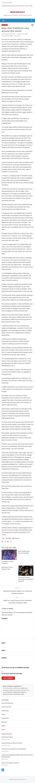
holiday (9, 538)
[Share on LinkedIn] (8, 541)
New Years (16, 538)
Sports (3, 729)
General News (5, 710)
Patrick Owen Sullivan (7, 737)
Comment (5, 618)
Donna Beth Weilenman (9, 34)
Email (4, 650)
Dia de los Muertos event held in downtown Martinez (25, 579)
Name (4, 643)
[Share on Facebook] (2, 541)
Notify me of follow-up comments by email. (15, 667)
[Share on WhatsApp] (10, 541)
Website (4, 658)
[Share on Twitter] (5, 541)
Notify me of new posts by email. (12, 673)
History (4, 24)
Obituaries (4, 722)
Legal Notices (5, 718)
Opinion (3, 726)
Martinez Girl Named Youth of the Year (12, 743)
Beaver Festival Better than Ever (10, 763)
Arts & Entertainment (7, 703)
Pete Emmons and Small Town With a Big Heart (14, 749)
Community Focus (6, 707)
